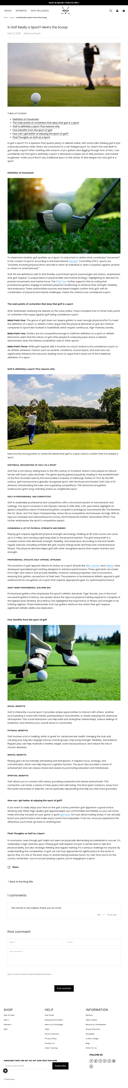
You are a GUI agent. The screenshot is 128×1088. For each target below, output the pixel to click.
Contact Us (49, 1043)
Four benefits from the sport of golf (32, 130)
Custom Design (92, 1039)
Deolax (95, 565)
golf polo (65, 814)
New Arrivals (9, 1015)
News (12, 17)
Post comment (64, 988)
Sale (5, 1029)
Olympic (73, 261)
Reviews (89, 1015)
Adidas (109, 565)
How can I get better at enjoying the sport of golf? (40, 133)
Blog (87, 1043)
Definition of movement (26, 119)
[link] (8, 10)
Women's (7, 1024)
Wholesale (90, 1034)
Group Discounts (93, 1029)
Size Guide (49, 1015)
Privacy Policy (50, 1039)
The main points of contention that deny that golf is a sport (46, 122)
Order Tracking (51, 1048)
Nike (88, 565)
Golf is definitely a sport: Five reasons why (36, 126)
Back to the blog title (21, 881)
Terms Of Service (52, 1034)
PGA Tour (61, 281)
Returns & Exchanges (54, 1024)
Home (6, 17)
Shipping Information (54, 1020)
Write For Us (91, 1048)
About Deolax (91, 1020)
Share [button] (15, 867)
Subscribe (60, 1065)
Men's (6, 1020)
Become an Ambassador (96, 1024)
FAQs (47, 1029)
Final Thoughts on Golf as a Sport (31, 137)
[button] (110, 10)
